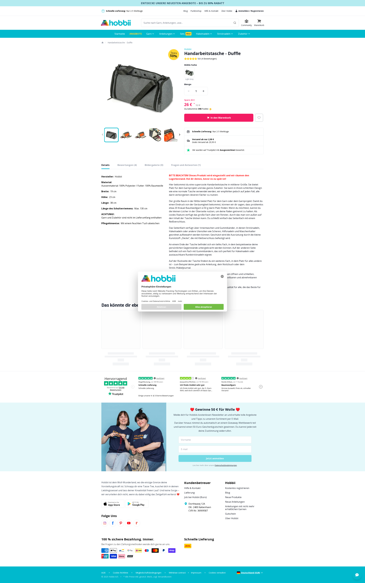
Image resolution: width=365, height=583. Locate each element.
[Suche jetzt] (235, 23)
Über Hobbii (226, 11)
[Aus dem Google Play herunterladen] (136, 504)
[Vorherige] (105, 87)
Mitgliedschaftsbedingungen (148, 572)
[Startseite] (102, 42)
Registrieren (257, 11)
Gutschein (230, 513)
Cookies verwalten (217, 572)
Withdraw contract (177, 572)
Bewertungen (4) (127, 165)
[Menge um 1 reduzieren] (188, 91)
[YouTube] (128, 523)
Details (105, 165)
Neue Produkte (233, 497)
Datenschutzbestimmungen (226, 465)
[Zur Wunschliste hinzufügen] (259, 118)
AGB (103, 572)
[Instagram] (104, 523)
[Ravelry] (136, 523)
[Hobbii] (116, 23)
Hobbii (187, 49)
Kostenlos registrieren (237, 488)
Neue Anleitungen (235, 501)
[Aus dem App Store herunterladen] (112, 504)
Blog (185, 11)
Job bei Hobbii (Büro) (195, 497)
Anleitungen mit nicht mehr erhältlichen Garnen (239, 508)
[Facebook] (112, 523)
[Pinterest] (120, 523)
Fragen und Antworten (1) (186, 165)
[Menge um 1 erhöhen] (203, 91)
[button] (259, 23)
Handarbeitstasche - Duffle (120, 42)
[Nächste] (177, 87)
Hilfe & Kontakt (211, 11)
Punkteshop (195, 11)
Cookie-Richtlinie (120, 572)
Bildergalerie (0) (154, 165)
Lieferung (189, 492)
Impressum (196, 572)
